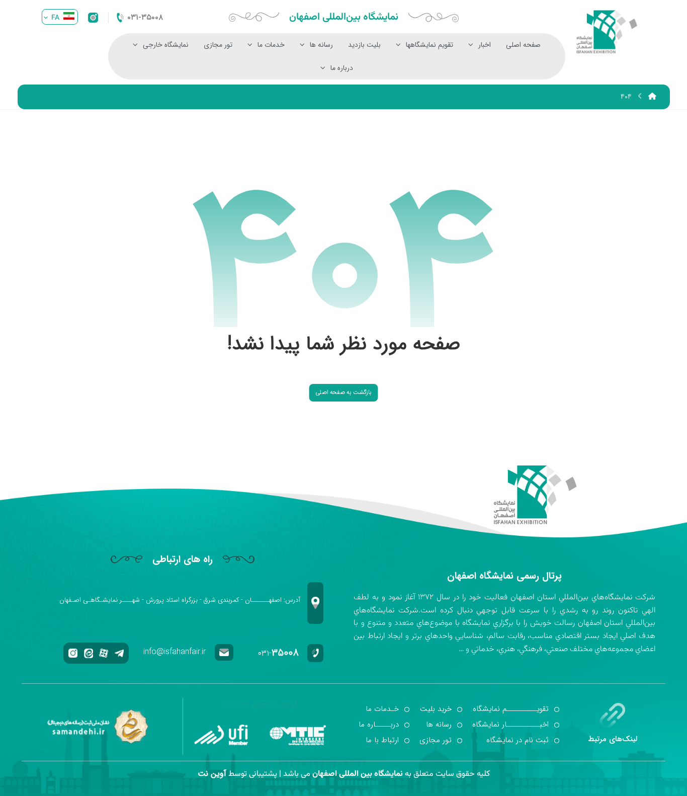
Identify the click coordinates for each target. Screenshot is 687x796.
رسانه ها (321, 44)
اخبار (484, 44)
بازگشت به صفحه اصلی (343, 392)
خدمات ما (271, 44)
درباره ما (341, 67)
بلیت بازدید (364, 44)
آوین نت (212, 773)
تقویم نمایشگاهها (429, 44)
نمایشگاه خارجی (166, 44)
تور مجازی (218, 44)
